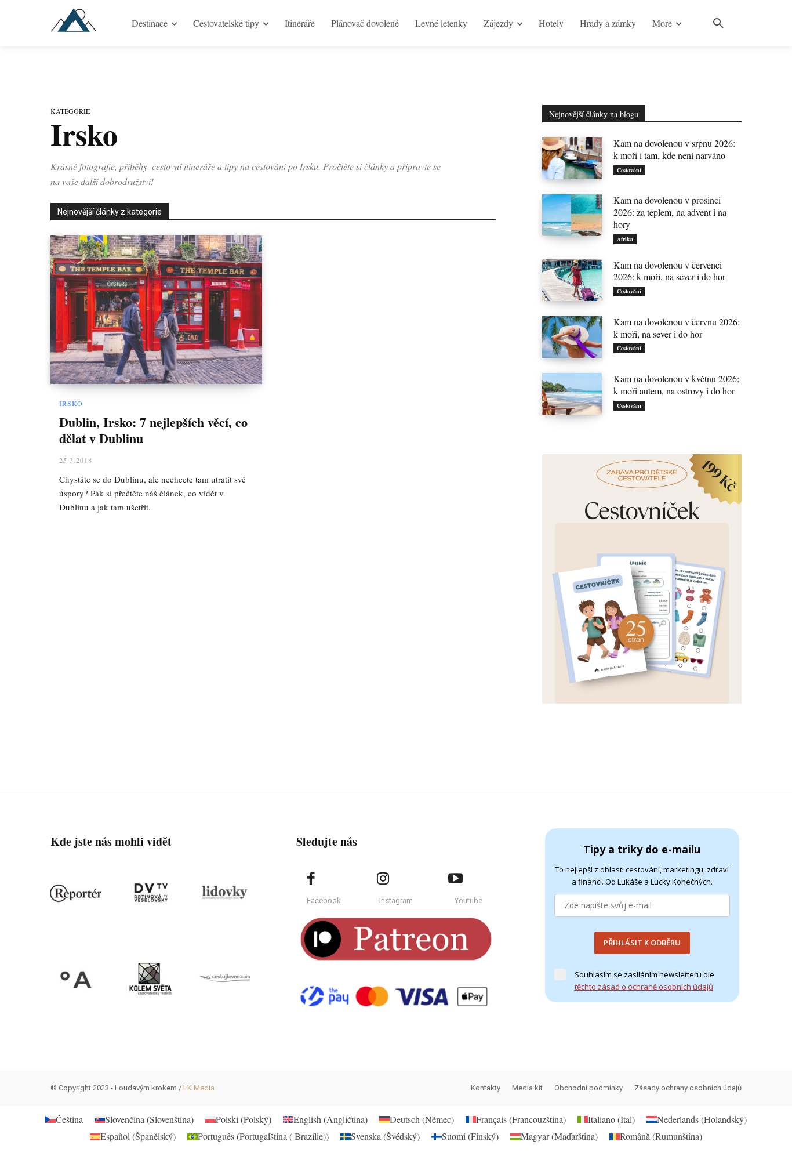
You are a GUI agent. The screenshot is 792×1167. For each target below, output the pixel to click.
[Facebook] (310, 878)
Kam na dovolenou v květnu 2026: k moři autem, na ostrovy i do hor (676, 384)
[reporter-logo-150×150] (75, 893)
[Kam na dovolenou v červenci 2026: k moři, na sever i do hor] (572, 280)
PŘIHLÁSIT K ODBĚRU (642, 942)
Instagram (396, 900)
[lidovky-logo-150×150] (224, 893)
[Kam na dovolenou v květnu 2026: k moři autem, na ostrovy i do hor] (572, 394)
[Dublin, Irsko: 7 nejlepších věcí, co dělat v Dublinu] (156, 309)
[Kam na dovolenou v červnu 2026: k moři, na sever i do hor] (572, 337)
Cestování (629, 170)
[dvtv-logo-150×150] (150, 893)
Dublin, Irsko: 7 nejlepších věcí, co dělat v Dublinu (153, 430)
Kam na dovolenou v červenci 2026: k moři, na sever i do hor (669, 271)
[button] (718, 23)
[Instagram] (383, 878)
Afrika (625, 239)
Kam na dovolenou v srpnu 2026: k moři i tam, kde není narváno (674, 149)
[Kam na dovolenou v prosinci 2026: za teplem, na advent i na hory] (572, 215)
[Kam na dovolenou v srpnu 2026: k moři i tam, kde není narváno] (572, 158)
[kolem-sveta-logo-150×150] (150, 979)
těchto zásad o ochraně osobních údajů (644, 986)
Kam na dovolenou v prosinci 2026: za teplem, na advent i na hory (669, 212)
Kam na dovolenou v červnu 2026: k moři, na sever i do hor (676, 328)
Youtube (468, 900)
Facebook (324, 900)
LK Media (199, 1087)
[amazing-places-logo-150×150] (75, 979)
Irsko (71, 403)
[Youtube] (455, 878)
